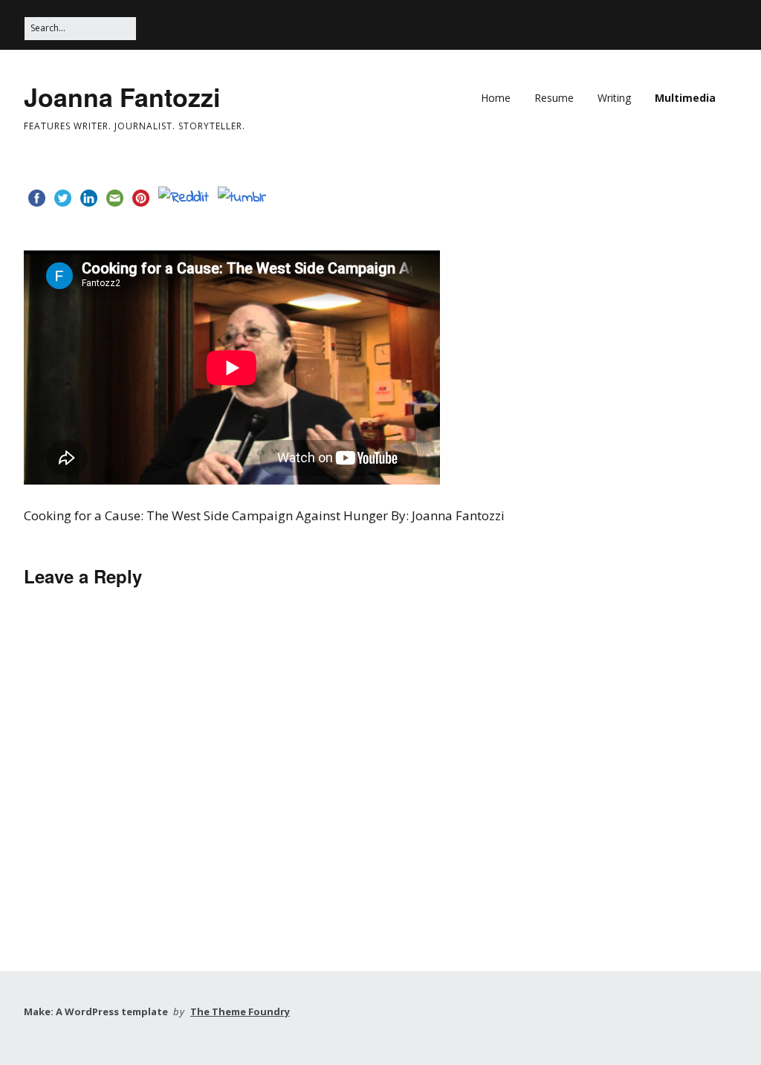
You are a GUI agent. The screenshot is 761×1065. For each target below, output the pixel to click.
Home (496, 98)
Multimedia (685, 98)
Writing (614, 98)
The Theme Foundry (240, 1011)
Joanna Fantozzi (122, 96)
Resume (554, 98)
